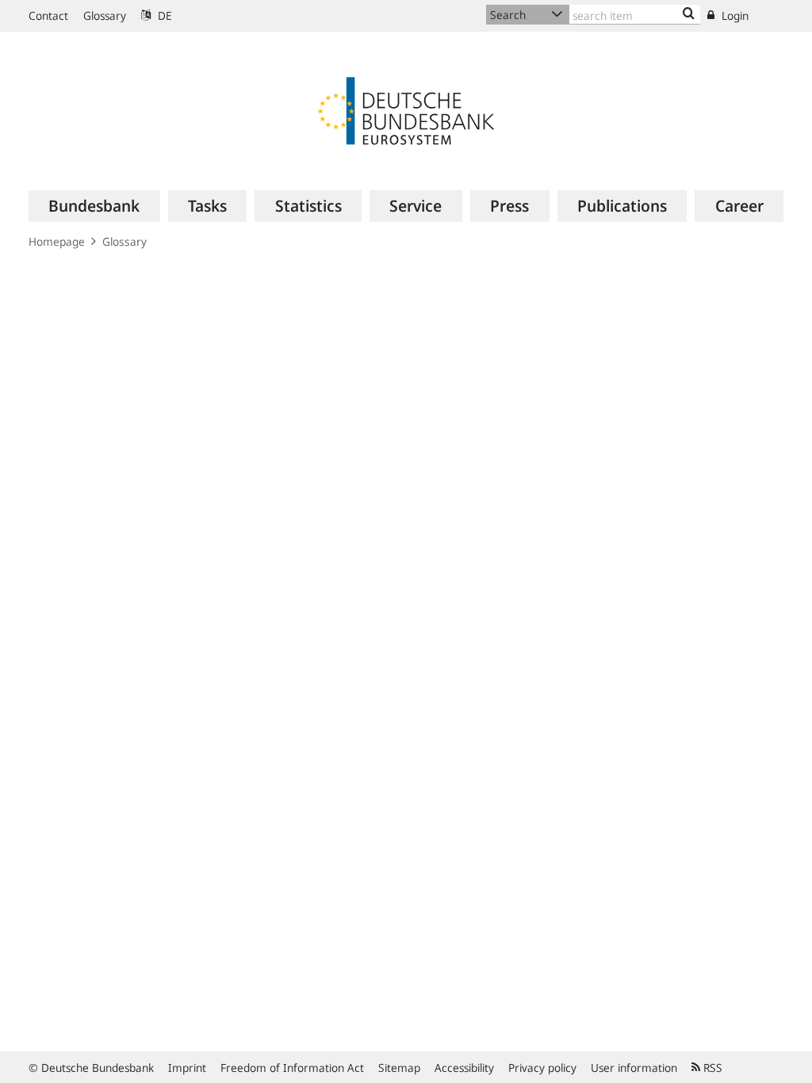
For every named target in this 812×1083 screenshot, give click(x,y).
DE (163, 15)
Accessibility (464, 1067)
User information (634, 1067)
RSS (711, 1067)
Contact (48, 15)
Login (733, 15)
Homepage (57, 241)
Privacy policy (542, 1067)
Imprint (187, 1067)
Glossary (104, 15)
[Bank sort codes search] (689, 14)
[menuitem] (94, 206)
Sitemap (399, 1067)
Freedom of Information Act (292, 1067)
